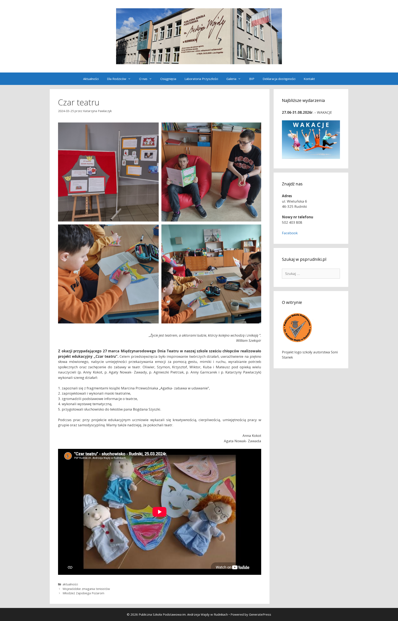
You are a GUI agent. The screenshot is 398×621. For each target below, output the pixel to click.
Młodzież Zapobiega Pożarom (83, 593)
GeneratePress (260, 614)
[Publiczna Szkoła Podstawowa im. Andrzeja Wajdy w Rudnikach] (199, 36)
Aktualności (91, 79)
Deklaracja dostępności (279, 79)
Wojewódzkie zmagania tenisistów (86, 589)
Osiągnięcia (168, 79)
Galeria (231, 79)
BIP (251, 79)
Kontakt (309, 79)
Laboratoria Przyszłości (201, 79)
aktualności (70, 584)
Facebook (290, 233)
